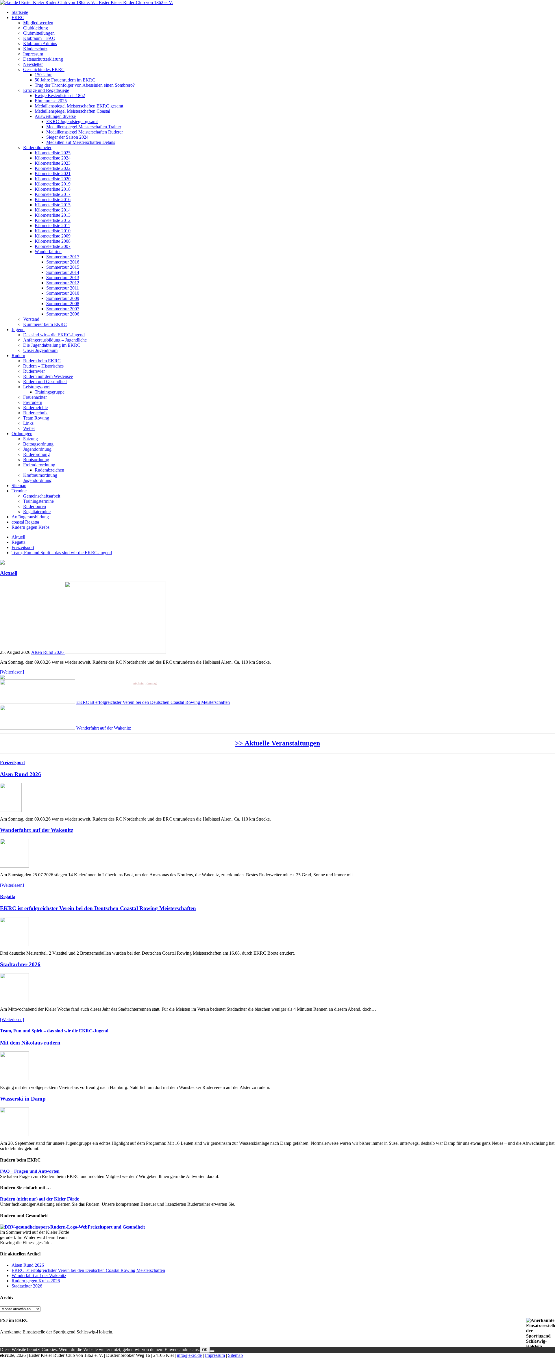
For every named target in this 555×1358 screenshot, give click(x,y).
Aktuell (18, 537)
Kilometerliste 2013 (53, 215)
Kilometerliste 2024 (53, 157)
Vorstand (31, 319)
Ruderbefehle (35, 407)
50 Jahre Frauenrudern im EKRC (65, 79)
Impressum (33, 53)
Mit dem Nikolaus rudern (30, 1043)
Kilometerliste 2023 (53, 163)
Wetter (29, 428)
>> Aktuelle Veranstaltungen (277, 743)
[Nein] (212, 1351)
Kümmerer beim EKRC (45, 324)
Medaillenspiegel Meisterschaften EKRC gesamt (79, 105)
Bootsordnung (36, 459)
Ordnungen (22, 433)
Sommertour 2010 (62, 293)
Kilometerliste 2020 (53, 178)
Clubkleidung (35, 27)
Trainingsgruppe (49, 391)
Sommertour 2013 (62, 277)
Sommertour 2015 (62, 267)
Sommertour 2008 (62, 303)
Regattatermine (37, 511)
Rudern (18, 355)
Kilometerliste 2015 (53, 204)
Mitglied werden (38, 22)
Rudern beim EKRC (42, 360)
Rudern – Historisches (43, 365)
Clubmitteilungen (39, 33)
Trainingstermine (38, 501)
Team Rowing (36, 417)
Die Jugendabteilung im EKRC (51, 345)
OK (205, 1350)
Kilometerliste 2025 (53, 152)
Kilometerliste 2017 (53, 194)
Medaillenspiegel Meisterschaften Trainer (83, 126)
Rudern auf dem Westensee (48, 376)
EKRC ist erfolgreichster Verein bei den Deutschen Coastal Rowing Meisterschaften (153, 702)
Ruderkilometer (37, 147)
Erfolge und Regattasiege (46, 90)
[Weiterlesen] (12, 671)
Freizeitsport (23, 547)
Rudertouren (34, 506)
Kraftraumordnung (40, 475)
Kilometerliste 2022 (53, 168)
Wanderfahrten (48, 251)
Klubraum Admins (40, 43)
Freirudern (32, 402)
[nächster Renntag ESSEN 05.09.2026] (2, 677)
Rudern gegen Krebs (30, 527)
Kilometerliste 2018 (53, 189)
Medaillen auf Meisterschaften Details (80, 142)
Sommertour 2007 (62, 308)
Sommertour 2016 (62, 261)
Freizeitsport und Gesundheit (116, 1227)
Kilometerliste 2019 (53, 183)
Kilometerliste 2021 (53, 173)
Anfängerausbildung (30, 516)
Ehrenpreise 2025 (51, 100)
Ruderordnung (36, 454)
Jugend (18, 329)
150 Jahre (43, 74)
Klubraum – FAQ (39, 38)
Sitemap (19, 485)
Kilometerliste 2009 (53, 235)
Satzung (30, 438)
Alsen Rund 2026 (48, 652)
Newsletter (33, 64)
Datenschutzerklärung (43, 59)
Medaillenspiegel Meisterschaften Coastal (72, 111)
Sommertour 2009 (62, 298)
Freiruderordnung (39, 464)
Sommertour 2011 (62, 287)
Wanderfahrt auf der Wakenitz (103, 728)
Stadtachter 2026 (20, 964)
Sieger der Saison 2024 (67, 137)
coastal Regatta (25, 522)
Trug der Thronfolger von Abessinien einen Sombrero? (85, 85)
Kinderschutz (35, 48)
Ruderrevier (34, 371)
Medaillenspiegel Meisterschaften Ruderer (84, 131)
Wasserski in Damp (23, 1099)
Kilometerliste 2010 (53, 230)
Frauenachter (35, 397)
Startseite (20, 12)
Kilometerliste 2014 (53, 209)
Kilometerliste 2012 (53, 220)
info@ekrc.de (189, 1355)
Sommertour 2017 (62, 256)
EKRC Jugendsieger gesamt (72, 121)
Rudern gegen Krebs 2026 (36, 1280)
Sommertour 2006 (62, 313)
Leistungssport (36, 386)
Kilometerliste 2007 (53, 246)
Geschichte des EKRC (43, 69)
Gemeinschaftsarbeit (41, 496)
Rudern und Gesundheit (45, 381)
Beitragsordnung (38, 443)
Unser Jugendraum (40, 350)
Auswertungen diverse (55, 116)
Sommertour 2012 (62, 282)
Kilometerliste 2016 (53, 199)
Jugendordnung (37, 449)
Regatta (18, 542)
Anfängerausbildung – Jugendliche (55, 339)
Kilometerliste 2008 (53, 241)
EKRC (18, 17)
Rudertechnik (35, 412)
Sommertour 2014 (62, 272)
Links (28, 423)
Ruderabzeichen (49, 469)
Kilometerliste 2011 (52, 225)
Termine (19, 490)
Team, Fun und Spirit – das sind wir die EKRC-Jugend (62, 552)
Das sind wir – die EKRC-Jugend (54, 334)
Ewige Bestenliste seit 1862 (60, 95)
